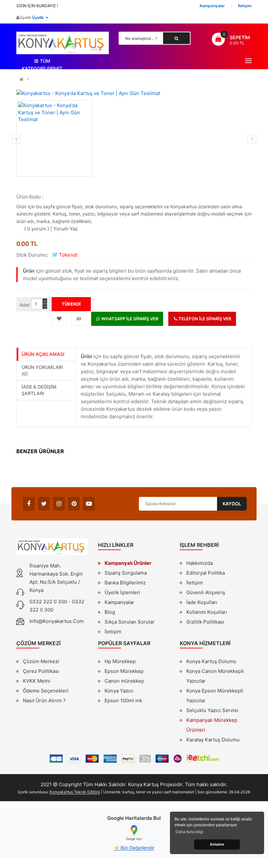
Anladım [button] (217, 844)
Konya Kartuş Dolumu (211, 661)
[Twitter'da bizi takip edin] (44, 504)
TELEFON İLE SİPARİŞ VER (204, 318)
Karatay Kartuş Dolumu (213, 740)
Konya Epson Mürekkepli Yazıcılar (214, 696)
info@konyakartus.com (56, 621)
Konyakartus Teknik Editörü (75, 791)
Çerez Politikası (41, 671)
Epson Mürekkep (124, 671)
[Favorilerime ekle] (59, 318)
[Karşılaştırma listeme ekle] (78, 318)
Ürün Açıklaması (43, 354)
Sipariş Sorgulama (126, 573)
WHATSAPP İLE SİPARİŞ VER (129, 318)
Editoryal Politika (205, 573)
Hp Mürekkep (120, 661)
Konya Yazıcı (119, 691)
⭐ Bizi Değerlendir (134, 847)
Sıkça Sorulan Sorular (130, 622)
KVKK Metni (36, 681)
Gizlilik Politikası (205, 622)
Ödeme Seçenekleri (46, 691)
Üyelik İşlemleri (122, 592)
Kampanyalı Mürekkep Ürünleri (211, 725)
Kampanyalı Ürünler (128, 563)
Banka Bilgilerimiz (125, 583)
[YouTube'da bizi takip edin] (89, 504)
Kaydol (232, 503)
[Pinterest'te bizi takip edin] (74, 504)
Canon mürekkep (124, 681)
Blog (110, 612)
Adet (25, 305)
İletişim (113, 631)
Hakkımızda (199, 564)
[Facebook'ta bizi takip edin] (29, 504)
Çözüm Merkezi (41, 661)
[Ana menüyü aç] (248, 60)
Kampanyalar (119, 602)
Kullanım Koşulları (206, 613)
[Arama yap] (176, 38)
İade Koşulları (201, 602)
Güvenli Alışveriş (205, 592)
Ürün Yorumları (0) (42, 370)
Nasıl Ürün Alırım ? (44, 700)
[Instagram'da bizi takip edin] (59, 504)
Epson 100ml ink (123, 700)
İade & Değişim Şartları (39, 390)
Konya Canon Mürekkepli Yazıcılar (215, 676)
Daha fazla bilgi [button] (189, 832)
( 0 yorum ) (36, 229)
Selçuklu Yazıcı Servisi (212, 710)
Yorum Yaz (65, 229)
